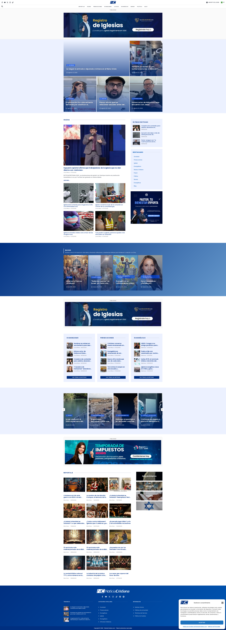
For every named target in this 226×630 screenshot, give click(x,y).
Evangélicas (124, 6)
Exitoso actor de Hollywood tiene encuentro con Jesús (81, 353)
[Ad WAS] (113, 37)
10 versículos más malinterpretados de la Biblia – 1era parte (97, 549)
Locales (116, 6)
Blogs (68, 250)
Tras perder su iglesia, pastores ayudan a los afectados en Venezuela (110, 233)
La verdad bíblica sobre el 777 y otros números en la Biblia (73, 575)
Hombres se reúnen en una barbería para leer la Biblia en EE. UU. (82, 345)
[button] (222, 603)
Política (139, 6)
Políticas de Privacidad (214, 626)
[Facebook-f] (2, 2)
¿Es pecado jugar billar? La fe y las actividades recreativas (120, 522)
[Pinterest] (120, 597)
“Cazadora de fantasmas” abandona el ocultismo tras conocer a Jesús (82, 369)
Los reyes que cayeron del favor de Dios (118, 574)
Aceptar (202, 622)
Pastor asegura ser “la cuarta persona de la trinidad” (148, 141)
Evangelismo (108, 6)
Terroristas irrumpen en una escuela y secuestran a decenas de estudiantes (116, 369)
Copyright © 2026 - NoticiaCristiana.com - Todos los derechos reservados (113, 628)
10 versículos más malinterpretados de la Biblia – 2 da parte (74, 549)
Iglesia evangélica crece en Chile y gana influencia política (150, 369)
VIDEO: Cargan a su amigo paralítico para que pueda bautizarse (149, 345)
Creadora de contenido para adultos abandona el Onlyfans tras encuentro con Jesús (150, 128)
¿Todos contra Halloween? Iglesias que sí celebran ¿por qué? (97, 523)
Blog (146, 6)
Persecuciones (97, 6)
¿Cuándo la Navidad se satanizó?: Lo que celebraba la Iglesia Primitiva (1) (74, 523)
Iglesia (89, 6)
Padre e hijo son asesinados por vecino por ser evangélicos (149, 353)
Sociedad (136, 156)
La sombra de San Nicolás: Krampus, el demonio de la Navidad (96, 497)
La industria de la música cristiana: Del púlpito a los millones (96, 575)
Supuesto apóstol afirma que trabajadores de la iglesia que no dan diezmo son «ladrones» (92, 169)
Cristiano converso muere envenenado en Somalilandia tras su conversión (116, 346)
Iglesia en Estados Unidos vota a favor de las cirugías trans (78, 233)
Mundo (133, 6)
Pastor (136, 173)
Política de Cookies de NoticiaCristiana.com (195, 626)
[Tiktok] (13, 2)
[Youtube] (5, 2)
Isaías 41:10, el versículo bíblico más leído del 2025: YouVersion (149, 361)
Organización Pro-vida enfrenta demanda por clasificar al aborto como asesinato (80, 619)
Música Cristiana (138, 169)
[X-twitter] (7, 2)
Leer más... (67, 180)
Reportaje (82, 6)
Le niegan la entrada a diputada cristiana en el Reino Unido (79, 607)
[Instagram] (10, 2)
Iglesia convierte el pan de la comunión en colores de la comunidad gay (109, 205)
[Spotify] (123, 597)
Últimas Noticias (140, 122)
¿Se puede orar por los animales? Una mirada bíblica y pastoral (117, 549)
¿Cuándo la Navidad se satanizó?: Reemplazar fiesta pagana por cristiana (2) (120, 497)
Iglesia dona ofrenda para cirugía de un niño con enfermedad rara (78, 205)
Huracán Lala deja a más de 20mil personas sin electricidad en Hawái (150, 134)
